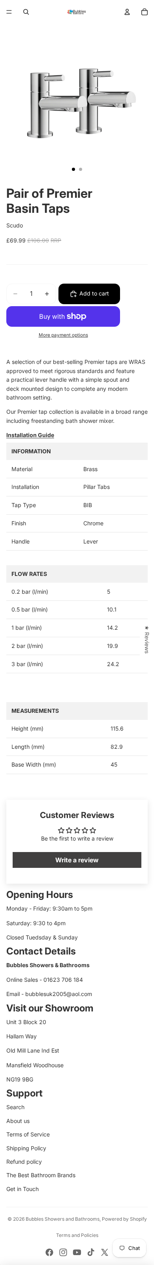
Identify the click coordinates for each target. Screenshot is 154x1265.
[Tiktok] (91, 1252)
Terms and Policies (77, 1235)
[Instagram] (63, 1252)
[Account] (127, 12)
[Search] (26, 12)
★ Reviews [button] (147, 639)
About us (18, 1120)
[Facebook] (49, 1252)
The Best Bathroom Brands (40, 1175)
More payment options (63, 335)
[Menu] (9, 12)
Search (15, 1107)
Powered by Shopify (124, 1219)
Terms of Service (28, 1134)
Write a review (77, 860)
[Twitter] (104, 1252)
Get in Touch (22, 1188)
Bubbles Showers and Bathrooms (63, 1219)
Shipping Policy (26, 1148)
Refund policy (24, 1161)
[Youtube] (77, 1252)
